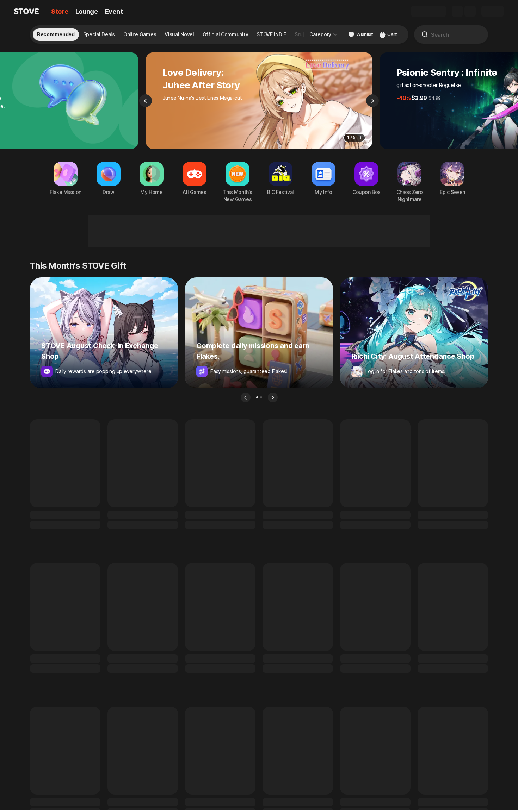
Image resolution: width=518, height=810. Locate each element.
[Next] (372, 100)
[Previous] (145, 100)
